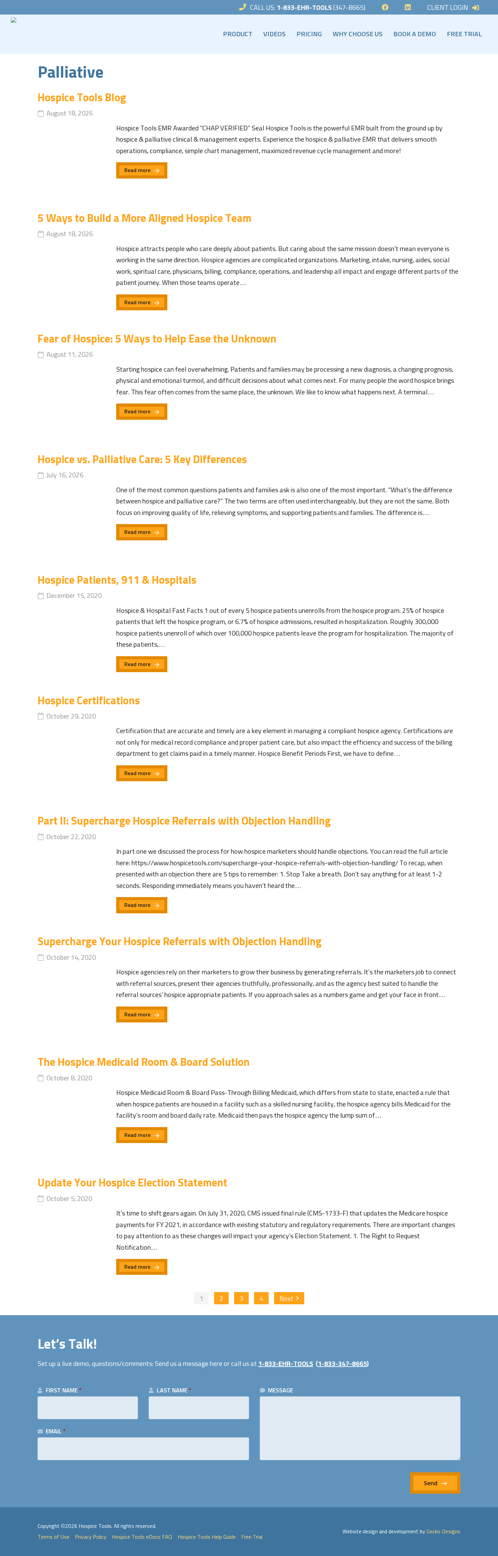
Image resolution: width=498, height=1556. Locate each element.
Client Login (447, 7)
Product (237, 34)
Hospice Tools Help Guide (207, 1537)
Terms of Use (53, 1537)
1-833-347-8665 (342, 1364)
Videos (274, 34)
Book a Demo (414, 34)
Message (280, 1391)
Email (55, 1432)
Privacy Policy (90, 1537)
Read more (137, 170)
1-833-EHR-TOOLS (285, 1364)
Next (286, 1298)
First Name (63, 1391)
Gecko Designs (443, 1531)
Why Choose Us (357, 34)
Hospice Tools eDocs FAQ (142, 1537)
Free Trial (464, 34)
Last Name (174, 1391)
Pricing (309, 34)
